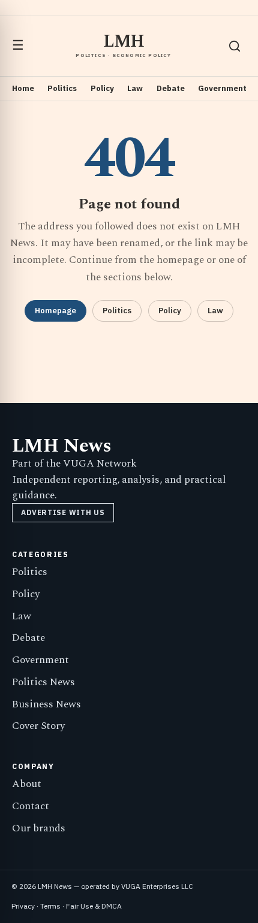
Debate (171, 88)
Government (222, 88)
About (26, 784)
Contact (30, 806)
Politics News (43, 682)
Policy (102, 88)
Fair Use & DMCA (94, 905)
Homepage (55, 310)
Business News (46, 704)
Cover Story (38, 726)
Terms (50, 905)
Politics (62, 88)
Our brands (38, 828)
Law (135, 88)
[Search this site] (234, 46)
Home (23, 88)
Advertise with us (62, 512)
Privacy (23, 905)
